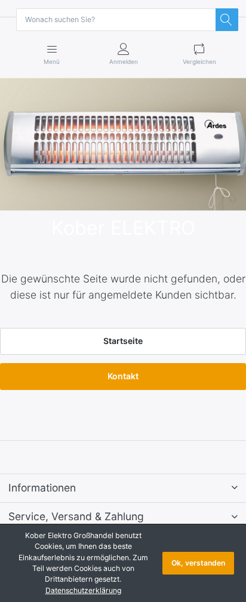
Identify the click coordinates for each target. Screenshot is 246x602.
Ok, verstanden (198, 562)
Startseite (123, 341)
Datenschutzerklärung (83, 590)
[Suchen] (227, 19)
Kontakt (123, 376)
